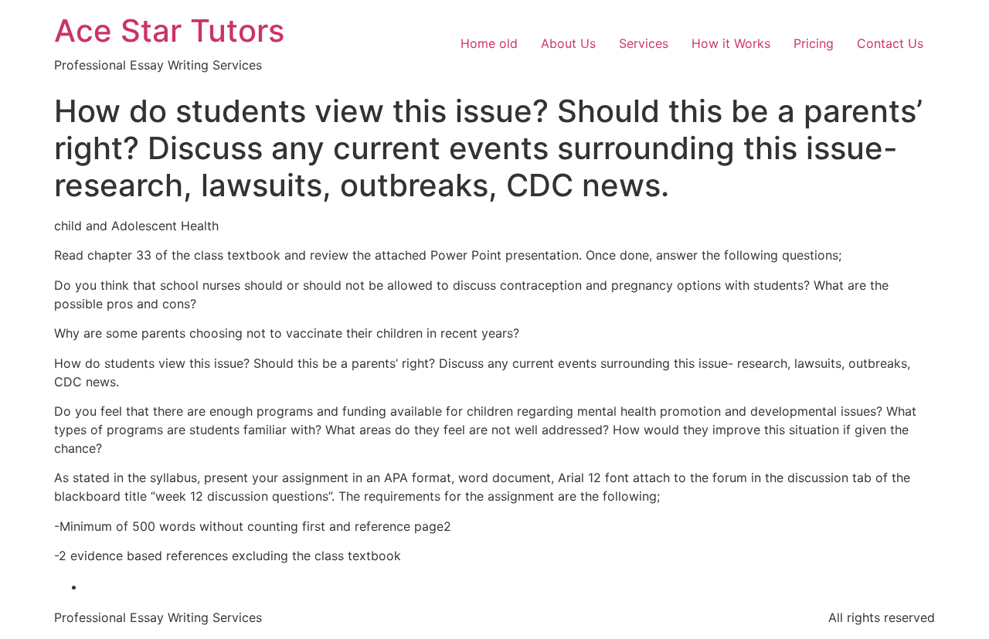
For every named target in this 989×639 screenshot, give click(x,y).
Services (643, 43)
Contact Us (890, 43)
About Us (568, 43)
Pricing (814, 43)
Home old (489, 43)
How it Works (731, 43)
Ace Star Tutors (169, 30)
